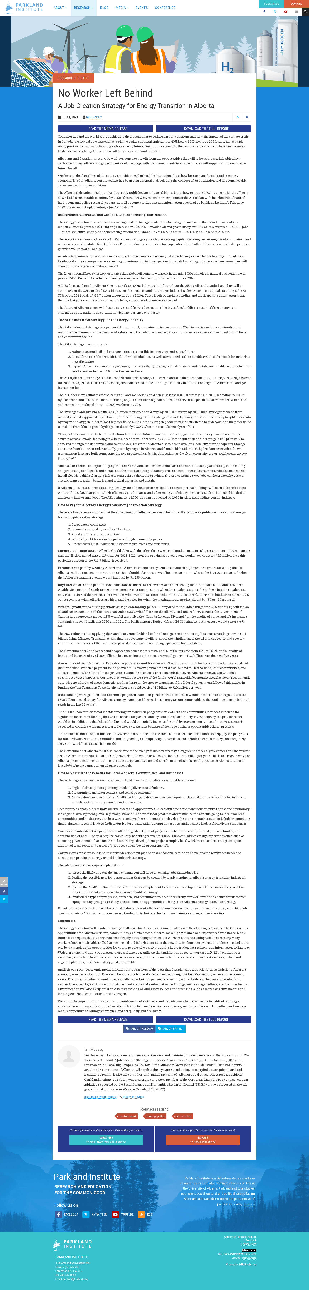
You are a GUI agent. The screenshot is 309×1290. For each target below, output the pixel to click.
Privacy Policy (248, 1244)
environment (127, 1116)
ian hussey (94, 117)
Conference (165, 7)
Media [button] (121, 7)
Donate (296, 3)
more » (249, 1204)
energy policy (156, 1116)
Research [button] (82, 7)
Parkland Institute (25, 8)
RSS (149, 1214)
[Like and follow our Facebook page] (264, 12)
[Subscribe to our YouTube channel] (285, 12)
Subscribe (271, 3)
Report (83, 78)
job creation (183, 1116)
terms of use (249, 1258)
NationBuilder (248, 1264)
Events (142, 7)
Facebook (70, 1214)
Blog (104, 7)
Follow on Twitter (133, 1096)
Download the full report (206, 129)
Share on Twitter (171, 1028)
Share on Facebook (140, 1028)
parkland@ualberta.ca (75, 1279)
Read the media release (107, 129)
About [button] (59, 7)
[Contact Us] (296, 12)
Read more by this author (100, 1096)
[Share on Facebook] (4, 891)
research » (67, 78)
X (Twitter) (99, 1214)
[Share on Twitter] (4, 899)
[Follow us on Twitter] (275, 12)
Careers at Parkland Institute (240, 1236)
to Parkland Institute (203, 1140)
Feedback (251, 1240)
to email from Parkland (106, 1140)
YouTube (127, 1214)
